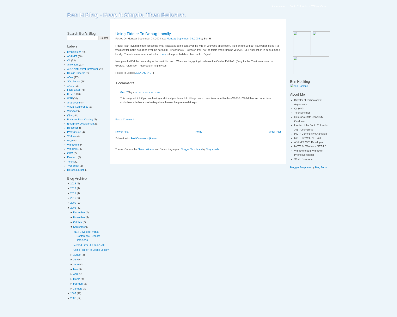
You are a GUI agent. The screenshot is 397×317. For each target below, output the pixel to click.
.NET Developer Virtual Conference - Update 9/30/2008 (86, 236)
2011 (73, 193)
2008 (73, 207)
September (79, 227)
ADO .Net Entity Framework (82, 69)
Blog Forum (321, 167)
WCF (70, 140)
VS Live (72, 136)
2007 (73, 293)
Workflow (72, 111)
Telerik (71, 161)
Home (198, 131)
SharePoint (73, 102)
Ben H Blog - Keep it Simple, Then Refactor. (126, 15)
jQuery (71, 115)
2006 (73, 298)
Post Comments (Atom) (144, 138)
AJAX (70, 77)
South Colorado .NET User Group (308, 6)
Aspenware (278, 6)
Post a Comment (124, 119)
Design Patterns (76, 73)
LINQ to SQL (74, 90)
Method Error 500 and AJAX (89, 245)
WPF (70, 98)
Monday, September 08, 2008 (183, 38)
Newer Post (121, 131)
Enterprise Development (81, 123)
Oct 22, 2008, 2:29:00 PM (147, 92)
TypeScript (73, 165)
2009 (73, 202)
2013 (73, 183)
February (78, 283)
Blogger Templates (191, 149)
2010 (73, 198)
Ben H (124, 92)
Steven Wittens (146, 149)
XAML (71, 85)
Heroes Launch (76, 170)
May (75, 269)
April (75, 274)
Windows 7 (73, 148)
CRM (70, 153)
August (77, 254)
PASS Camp (74, 132)
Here (163, 54)
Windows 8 (73, 144)
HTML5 (71, 94)
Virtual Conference (78, 106)
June (76, 264)
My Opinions (74, 52)
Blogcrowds (212, 149)
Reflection (73, 127)
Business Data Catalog (80, 119)
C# (69, 60)
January (77, 288)
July (75, 259)
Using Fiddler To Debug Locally (91, 249)
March (76, 279)
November (79, 217)
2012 (73, 188)
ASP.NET (72, 56)
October (77, 222)
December (79, 212)
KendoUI (72, 157)
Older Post (275, 131)
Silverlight (73, 64)
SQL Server (74, 81)
